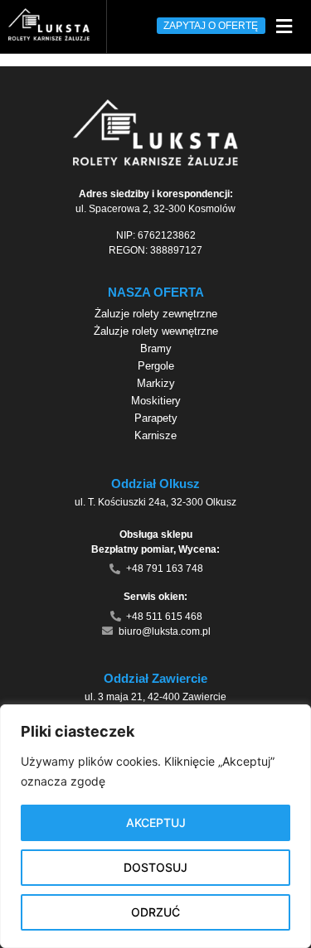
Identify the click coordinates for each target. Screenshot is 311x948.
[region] (155, 826)
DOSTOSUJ (155, 867)
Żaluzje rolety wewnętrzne (156, 331)
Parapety (155, 418)
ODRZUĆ (155, 912)
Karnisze (155, 435)
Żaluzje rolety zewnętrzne (156, 313)
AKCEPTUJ (156, 822)
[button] (284, 26)
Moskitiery (156, 400)
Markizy (156, 383)
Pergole (156, 366)
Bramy (156, 348)
